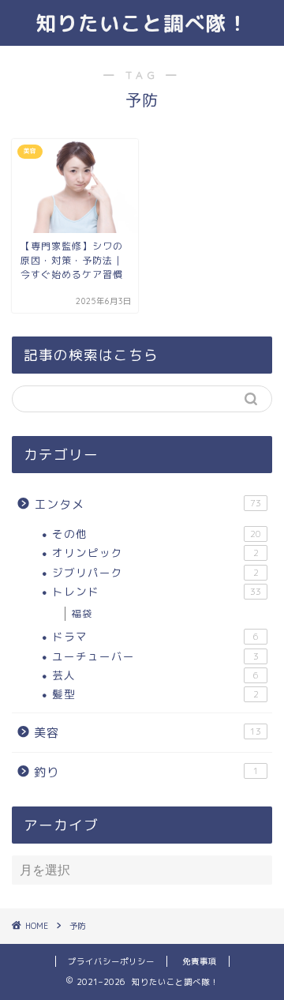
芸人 (155, 674)
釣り (146, 772)
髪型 (155, 693)
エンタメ (147, 504)
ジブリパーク (155, 572)
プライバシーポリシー (111, 961)
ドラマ (155, 636)
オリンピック (155, 552)
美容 (147, 732)
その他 (156, 533)
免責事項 (199, 961)
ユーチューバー (155, 656)
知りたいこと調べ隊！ (142, 23)
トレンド (156, 591)
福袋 (82, 613)
